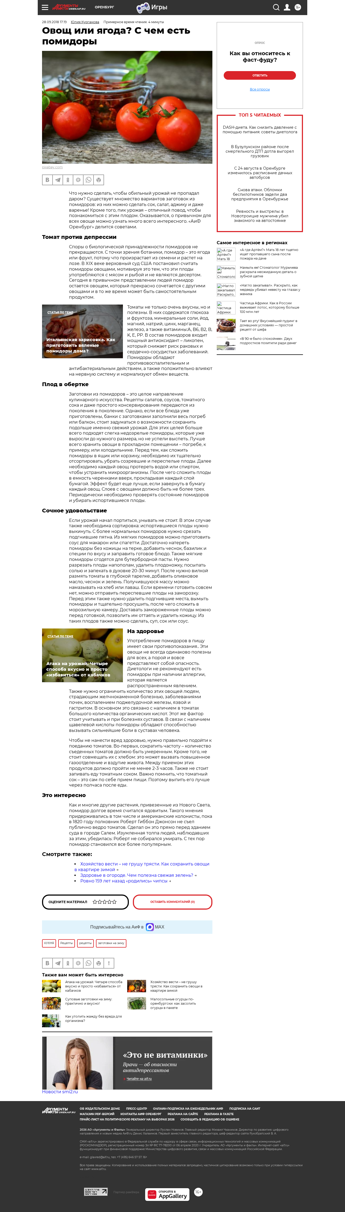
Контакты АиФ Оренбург (140, 1114)
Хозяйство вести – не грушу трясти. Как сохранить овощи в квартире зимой (176, 986)
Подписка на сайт (244, 1108)
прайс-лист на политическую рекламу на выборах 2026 (127, 1119)
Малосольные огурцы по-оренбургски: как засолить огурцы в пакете (173, 1003)
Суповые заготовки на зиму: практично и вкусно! (88, 1001)
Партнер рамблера (126, 1192)
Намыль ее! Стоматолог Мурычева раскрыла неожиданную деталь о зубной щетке (269, 272)
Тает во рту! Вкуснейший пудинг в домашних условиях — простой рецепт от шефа (268, 325)
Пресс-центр (136, 1108)
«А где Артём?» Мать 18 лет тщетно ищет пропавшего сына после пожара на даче (269, 254)
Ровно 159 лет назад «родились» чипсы (124, 880)
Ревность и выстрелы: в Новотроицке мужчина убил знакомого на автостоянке (259, 216)
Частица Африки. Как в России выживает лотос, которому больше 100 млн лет (269, 307)
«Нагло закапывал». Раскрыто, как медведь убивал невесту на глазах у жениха (270, 289)
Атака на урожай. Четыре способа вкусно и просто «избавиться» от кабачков (93, 986)
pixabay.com (52, 167)
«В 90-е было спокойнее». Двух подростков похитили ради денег (268, 341)
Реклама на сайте (183, 1114)
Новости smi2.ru (60, 1091)
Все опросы (260, 89)
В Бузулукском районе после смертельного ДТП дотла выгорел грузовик (260, 151)
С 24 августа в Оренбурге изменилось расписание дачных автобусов (260, 173)
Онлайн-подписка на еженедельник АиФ (188, 1108)
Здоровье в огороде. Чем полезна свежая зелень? (136, 875)
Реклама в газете (219, 1114)
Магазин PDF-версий (97, 1114)
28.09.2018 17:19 (54, 22)
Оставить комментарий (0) (172, 902)
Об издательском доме (100, 1108)
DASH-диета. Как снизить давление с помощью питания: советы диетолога (260, 129)
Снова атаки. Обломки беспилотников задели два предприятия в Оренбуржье (259, 194)
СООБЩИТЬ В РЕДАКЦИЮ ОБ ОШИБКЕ (210, 1119)
